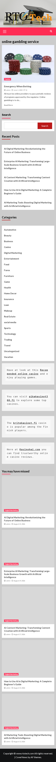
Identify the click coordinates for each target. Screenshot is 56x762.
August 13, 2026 (19, 741)
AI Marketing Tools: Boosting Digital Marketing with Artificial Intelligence (28, 204)
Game (7, 281)
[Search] (51, 31)
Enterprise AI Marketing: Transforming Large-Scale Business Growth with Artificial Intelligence (27, 165)
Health (7, 287)
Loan (6, 305)
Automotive (10, 229)
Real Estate (10, 316)
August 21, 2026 (19, 524)
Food (6, 264)
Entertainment (11, 258)
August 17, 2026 (19, 634)
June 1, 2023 (18, 90)
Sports (7, 328)
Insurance (9, 299)
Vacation (8, 357)
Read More (8, 105)
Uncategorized (11, 351)
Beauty (7, 235)
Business (8, 241)
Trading (8, 339)
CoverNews (21, 757)
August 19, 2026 (19, 581)
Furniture (9, 276)
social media (10, 322)
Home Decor (10, 293)
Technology (10, 334)
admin (8, 90)
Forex (7, 270)
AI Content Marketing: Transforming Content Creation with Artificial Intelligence (27, 179)
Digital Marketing (13, 253)
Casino (7, 79)
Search (6, 114)
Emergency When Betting (17, 86)
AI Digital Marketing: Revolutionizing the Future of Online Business (24, 150)
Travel (7, 345)
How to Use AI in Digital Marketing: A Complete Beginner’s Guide (28, 192)
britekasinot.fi (25, 423)
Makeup (8, 310)
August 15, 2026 (19, 688)
